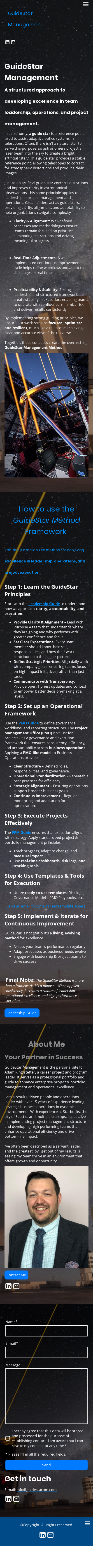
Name (11, 1321)
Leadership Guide (22, 1012)
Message (12, 1364)
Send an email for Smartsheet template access (46, 906)
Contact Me (16, 1275)
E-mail (11, 1343)
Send (46, 1465)
